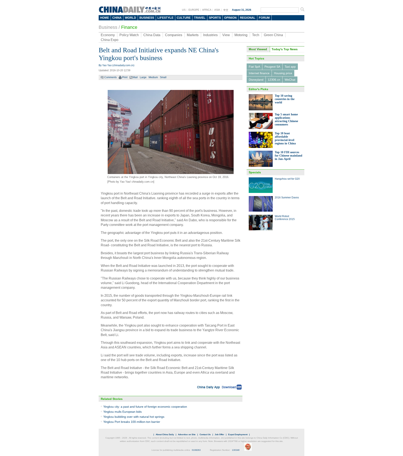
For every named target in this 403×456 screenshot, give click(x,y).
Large (143, 77)
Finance (129, 27)
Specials (255, 172)
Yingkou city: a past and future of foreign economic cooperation (145, 406)
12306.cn (274, 79)
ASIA (217, 9)
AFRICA (206, 9)
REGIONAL (247, 17)
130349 (235, 450)
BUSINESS (146, 17)
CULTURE (184, 17)
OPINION (230, 17)
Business (108, 27)
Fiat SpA (254, 66)
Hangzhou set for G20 (287, 178)
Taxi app (290, 66)
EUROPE (193, 9)
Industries (210, 35)
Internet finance (259, 73)
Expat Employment (237, 434)
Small (163, 77)
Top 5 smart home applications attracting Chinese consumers (286, 119)
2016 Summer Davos (287, 197)
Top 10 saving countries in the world (284, 99)
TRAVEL (199, 17)
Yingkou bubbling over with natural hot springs (133, 416)
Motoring (240, 35)
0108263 (196, 450)
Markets (193, 35)
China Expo (109, 40)
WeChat (290, 79)
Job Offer (219, 434)
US (184, 9)
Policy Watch (129, 35)
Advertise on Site (187, 434)
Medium (153, 77)
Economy (108, 35)
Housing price (283, 73)
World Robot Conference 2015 (285, 218)
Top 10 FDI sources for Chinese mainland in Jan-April (288, 156)
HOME (104, 17)
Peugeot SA (272, 66)
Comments (110, 77)
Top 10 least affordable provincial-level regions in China (285, 138)
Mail (135, 77)
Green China (273, 35)
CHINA (117, 17)
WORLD (130, 17)
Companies (173, 35)
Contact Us (205, 434)
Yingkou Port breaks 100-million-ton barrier (131, 421)
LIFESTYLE (165, 17)
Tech (255, 35)
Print (124, 77)
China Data (151, 35)
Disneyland (256, 79)
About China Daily (165, 434)
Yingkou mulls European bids (122, 411)
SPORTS (215, 17)
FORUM (264, 17)
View (226, 35)
